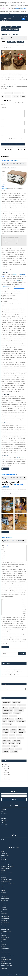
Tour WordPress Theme (10, 974)
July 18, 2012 (6, 540)
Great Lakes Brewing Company (9, 726)
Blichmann (5, 705)
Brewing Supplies (5, 916)
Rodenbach (11, 743)
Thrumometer (4, 909)
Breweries (3, 857)
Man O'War (13, 732)
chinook (22, 707)
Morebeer (15, 274)
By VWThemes (19, 974)
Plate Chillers (20, 737)
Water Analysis (4, 913)
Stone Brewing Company (8, 748)
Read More (5, 469)
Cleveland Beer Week (7, 710)
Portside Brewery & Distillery (7, 872)
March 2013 (6, 772)
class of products (19, 280)
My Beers (3, 957)
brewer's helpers (21, 705)
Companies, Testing (5, 929)
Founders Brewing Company (7, 864)
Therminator (3, 907)
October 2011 (7, 780)
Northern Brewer (4, 927)
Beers (2, 851)
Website (2, 134)
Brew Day (13, 705)
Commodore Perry (19, 710)
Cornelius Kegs (4, 900)
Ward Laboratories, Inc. (6, 931)
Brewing (4, 707)
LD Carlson (7, 86)
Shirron (18, 743)
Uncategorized (4, 968)
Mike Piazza (3, 888)
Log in (2, 839)
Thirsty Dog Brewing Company (7, 883)
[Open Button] (23, 19)
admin (13, 37)
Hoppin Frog (5, 729)
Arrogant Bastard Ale (5, 881)
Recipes (3, 961)
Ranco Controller (16, 740)
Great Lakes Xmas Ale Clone (10, 667)
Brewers (3, 886)
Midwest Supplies (5, 922)
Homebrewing (17, 92)
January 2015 (7, 770)
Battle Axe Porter (16, 702)
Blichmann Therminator (10, 160)
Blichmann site (7, 340)
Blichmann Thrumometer (19, 288)
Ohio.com (19, 44)
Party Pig (5, 737)
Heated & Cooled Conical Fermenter (12, 669)
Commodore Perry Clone (9, 672)
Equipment (3, 892)
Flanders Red (13, 715)
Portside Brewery (6, 740)
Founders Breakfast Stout (8, 718)
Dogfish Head (16, 713)
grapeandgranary (6, 286)
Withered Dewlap (6, 19)
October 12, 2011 (6, 37)
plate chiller (12, 737)
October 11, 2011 (7, 477)
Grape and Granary (15, 26)
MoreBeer (5, 735)
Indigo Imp (13, 729)
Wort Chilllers (14, 751)
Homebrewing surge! (9, 34)
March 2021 (6, 766)
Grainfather (11, 721)
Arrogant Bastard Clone (6, 959)
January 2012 (7, 778)
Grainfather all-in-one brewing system (12, 671)
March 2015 (6, 768)
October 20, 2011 (7, 163)
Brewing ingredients (14, 707)
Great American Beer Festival (7, 955)
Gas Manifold (19, 718)
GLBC (4, 721)
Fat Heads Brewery (5, 861)
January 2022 (7, 764)
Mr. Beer (12, 735)
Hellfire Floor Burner (5, 937)
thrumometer (5, 751)
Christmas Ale (4, 853)
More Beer (3, 924)
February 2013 (7, 774)
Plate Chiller (3, 905)
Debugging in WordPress (20, 8)
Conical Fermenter (6, 713)
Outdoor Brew (6, 537)
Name (2, 119)
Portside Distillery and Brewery (11, 674)
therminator (18, 748)
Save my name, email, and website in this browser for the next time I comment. (12, 139)
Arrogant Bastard (6, 702)
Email (2, 126)
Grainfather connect (21, 721)
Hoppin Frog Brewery (5, 868)
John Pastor (21, 729)
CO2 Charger (4, 896)
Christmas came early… (9, 474)
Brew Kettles (4, 894)
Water (2, 911)
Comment (3, 107)
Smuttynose (14, 746)
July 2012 (6, 776)
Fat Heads (5, 715)
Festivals (3, 951)
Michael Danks (16, 96)
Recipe (4, 743)
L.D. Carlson (4, 29)
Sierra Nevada (6, 746)
